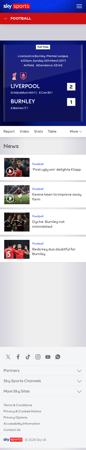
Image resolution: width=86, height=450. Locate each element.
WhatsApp (57, 357)
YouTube (47, 357)
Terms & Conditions (18, 405)
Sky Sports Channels (22, 381)
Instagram (38, 357)
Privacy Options (15, 417)
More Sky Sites (17, 391)
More (74, 131)
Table (52, 131)
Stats (38, 131)
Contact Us (12, 429)
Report (9, 131)
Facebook (18, 357)
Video (24, 131)
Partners (12, 370)
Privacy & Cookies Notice (22, 411)
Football (21, 18)
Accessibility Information (22, 423)
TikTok (28, 357)
